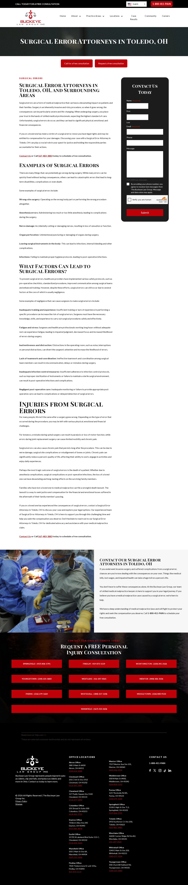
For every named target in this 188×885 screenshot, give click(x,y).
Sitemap (18, 804)
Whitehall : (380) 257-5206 (94, 694)
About (74, 16)
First (128, 111)
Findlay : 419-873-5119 (94, 664)
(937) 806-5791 (115, 813)
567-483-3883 (45, 155)
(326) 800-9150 (115, 784)
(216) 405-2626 (75, 843)
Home (63, 16)
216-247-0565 (115, 842)
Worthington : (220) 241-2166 (151, 664)
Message (130, 148)
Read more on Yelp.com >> (33, 735)
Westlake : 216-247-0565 (94, 679)
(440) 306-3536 (115, 770)
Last (128, 122)
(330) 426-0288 (75, 771)
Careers (166, 16)
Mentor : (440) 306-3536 (151, 679)
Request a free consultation (111, 63)
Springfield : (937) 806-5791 (36, 664)
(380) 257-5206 (115, 856)
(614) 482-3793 (75, 814)
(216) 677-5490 (75, 800)
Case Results (133, 17)
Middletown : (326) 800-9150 (151, 694)
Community (150, 16)
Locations (115, 16)
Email (133, 126)
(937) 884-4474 (75, 828)
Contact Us (25, 155)
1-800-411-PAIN (161, 3)
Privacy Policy (21, 801)
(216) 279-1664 (115, 799)
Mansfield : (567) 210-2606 (94, 709)
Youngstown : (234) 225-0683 (36, 679)
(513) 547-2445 (75, 785)
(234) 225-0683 (115, 870)
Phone (129, 137)
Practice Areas (93, 16)
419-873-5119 (75, 871)
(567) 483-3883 (115, 827)
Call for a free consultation (76, 63)
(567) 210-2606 (75, 857)
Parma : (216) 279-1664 (37, 694)
